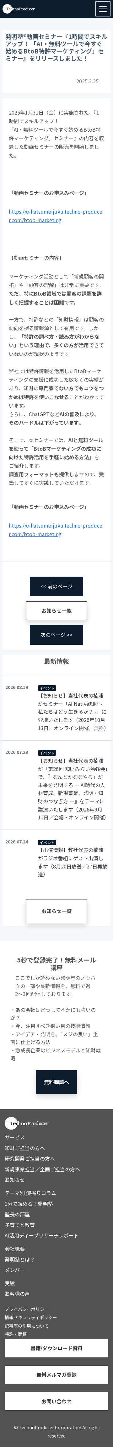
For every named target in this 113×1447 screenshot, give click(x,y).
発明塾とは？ (20, 1259)
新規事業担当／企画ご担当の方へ (42, 1169)
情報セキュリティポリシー (31, 1317)
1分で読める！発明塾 (29, 1203)
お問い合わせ (56, 1401)
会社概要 (15, 1248)
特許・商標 (16, 1334)
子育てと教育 (20, 1225)
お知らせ (15, 1179)
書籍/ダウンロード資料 (56, 1348)
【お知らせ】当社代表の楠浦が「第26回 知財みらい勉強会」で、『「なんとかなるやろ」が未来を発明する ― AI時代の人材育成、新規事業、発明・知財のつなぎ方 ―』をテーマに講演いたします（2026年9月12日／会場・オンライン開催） (73, 789)
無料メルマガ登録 (56, 1374)
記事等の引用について (27, 1326)
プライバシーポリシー (27, 1309)
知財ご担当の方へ (25, 1148)
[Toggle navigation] (102, 8)
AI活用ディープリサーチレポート (42, 1235)
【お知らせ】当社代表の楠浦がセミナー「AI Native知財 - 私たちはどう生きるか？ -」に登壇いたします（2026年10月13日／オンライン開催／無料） (73, 711)
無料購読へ (56, 1082)
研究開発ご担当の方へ (30, 1158)
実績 (10, 1283)
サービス (15, 1137)
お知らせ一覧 (56, 610)
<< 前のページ (56, 586)
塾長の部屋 (17, 1214)
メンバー (15, 1270)
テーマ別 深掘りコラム (30, 1193)
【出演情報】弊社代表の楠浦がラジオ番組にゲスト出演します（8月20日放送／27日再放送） (72, 862)
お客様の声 (17, 1293)
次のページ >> (56, 634)
